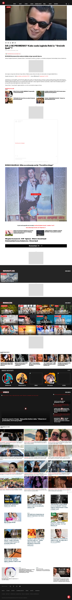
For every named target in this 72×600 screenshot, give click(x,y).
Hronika (56, 3)
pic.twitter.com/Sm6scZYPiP (23, 76)
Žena (44, 3)
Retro (32, 3)
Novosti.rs (9, 271)
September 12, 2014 (44, 76)
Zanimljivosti (38, 3)
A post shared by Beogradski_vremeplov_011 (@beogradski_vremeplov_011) (36, 161)
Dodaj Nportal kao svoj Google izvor (13, 53)
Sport (50, 3)
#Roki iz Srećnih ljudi (39, 239)
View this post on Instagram (20, 143)
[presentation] (68, 370)
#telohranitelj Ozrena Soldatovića (16, 241)
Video (6, 392)
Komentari (34, 246)
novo (14, 3)
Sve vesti (68, 271)
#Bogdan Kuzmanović (12, 239)
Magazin (7, 303)
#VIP (22, 239)
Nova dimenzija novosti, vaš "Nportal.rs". (36, 227)
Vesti (20, 3)
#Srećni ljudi (33, 241)
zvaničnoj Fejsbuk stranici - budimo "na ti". (44, 225)
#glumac (28, 239)
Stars (26, 3)
